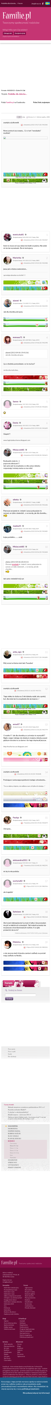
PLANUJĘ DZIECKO (14, 1138)
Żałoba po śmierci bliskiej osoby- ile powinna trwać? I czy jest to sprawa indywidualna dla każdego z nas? (27, 1118)
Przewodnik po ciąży (10, 1290)
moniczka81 (18, 234)
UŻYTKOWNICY (13, 1165)
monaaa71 (18, 337)
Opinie (6, 1321)
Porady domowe (30, 1308)
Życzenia (20, 1354)
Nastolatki (13, 1157)
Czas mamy (13, 1143)
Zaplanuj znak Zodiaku (11, 1314)
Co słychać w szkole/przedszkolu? (18, 1112)
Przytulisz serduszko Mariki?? (17, 1109)
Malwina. (17, 942)
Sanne (16, 401)
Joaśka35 (17, 526)
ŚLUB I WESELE (13, 1136)
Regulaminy (24, 1325)
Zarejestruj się (20, 33)
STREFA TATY (12, 1162)
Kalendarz (7, 1310)
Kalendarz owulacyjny (11, 1287)
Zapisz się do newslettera (11, 36)
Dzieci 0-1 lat (20, 90)
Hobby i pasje (8, 1327)
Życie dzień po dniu (10, 1323)
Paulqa (16, 817)
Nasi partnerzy (25, 1333)
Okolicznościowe (9, 1329)
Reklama (23, 1323)
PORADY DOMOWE (14, 1167)
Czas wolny (7, 1360)
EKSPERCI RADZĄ (14, 1131)
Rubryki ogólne (30, 1294)
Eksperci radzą (30, 1292)
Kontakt (22, 1321)
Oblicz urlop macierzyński (12, 1296)
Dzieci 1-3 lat (14, 1148)
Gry (5, 1306)
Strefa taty (28, 1304)
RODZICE (11, 90)
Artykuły (20, 1348)
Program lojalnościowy (27, 1329)
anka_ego (17, 652)
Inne (11, 1155)
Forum (3, 90)
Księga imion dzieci (10, 1300)
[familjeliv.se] (47, 4)
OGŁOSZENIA (13, 1126)
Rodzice (27, 1300)
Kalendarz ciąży (9, 1292)
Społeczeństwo (9, 1325)
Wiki (18, 1352)
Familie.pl (10, 102)
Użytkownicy (29, 1306)
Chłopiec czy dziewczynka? (13, 1298)
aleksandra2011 (20, 860)
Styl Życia (7, 1358)
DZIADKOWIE (12, 1160)
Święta (6, 1354)
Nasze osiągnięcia (26, 1335)
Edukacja (7, 1308)
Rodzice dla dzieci (10, 1312)
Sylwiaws (17, 911)
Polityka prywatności (26, 1337)
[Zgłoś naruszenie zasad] (21, 125)
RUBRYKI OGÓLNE (14, 1133)
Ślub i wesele (29, 1296)
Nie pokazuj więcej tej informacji (36, 1393)
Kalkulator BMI (9, 1304)
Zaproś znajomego (26, 1331)
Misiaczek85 (19, 450)
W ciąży (6, 1348)
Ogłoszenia (29, 1287)
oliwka (16, 499)
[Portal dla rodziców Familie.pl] (17, 19)
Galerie (19, 1350)
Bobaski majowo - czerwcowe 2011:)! (19, 1114)
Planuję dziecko (30, 1298)
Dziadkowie (29, 1302)
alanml (16, 300)
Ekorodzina (28, 1290)
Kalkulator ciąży (9, 1294)
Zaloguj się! (8, 33)
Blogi (19, 1346)
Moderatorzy (24, 1327)
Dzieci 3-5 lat (14, 1150)
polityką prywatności (30, 1389)
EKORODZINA (13, 1128)
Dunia (16, 423)
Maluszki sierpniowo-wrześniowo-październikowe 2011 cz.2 (26, 1107)
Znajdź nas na (36, 3)
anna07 (16, 724)
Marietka (17, 258)
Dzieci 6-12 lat (14, 1153)
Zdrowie (7, 1356)
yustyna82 (18, 881)
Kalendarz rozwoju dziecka (13, 1302)
